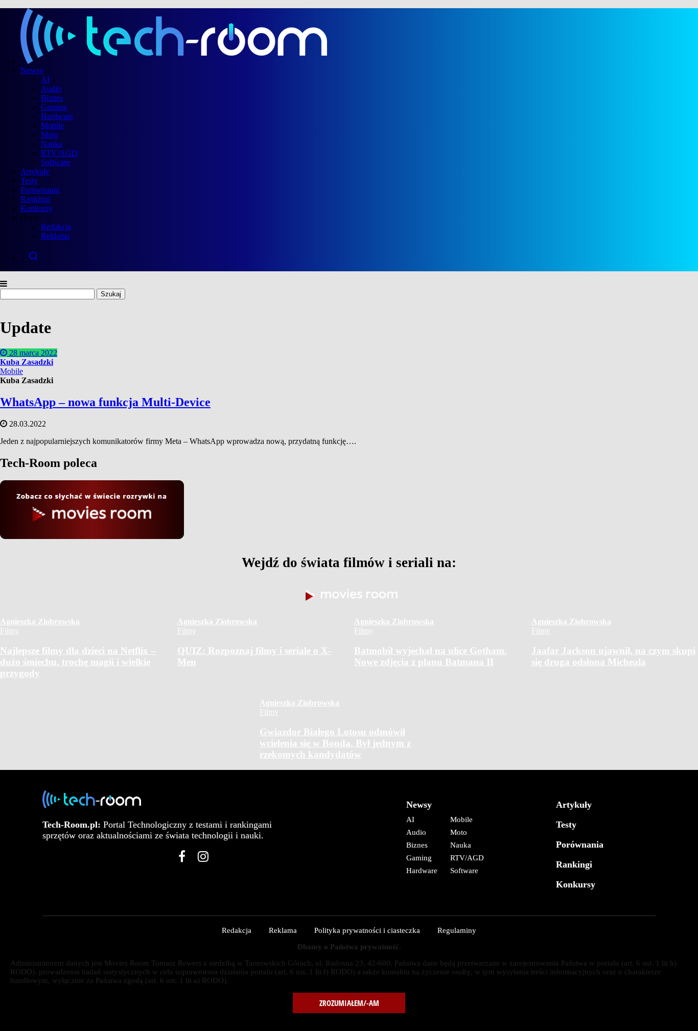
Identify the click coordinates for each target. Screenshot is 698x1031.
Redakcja (56, 226)
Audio (51, 88)
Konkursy (36, 208)
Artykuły (35, 171)
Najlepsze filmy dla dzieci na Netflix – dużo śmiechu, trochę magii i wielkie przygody (78, 661)
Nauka (51, 143)
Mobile (52, 125)
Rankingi (35, 199)
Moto (49, 134)
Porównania (39, 189)
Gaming (54, 107)
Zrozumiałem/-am (349, 1003)
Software (55, 162)
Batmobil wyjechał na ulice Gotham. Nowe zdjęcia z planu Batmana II (430, 656)
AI (45, 79)
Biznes (52, 97)
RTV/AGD (59, 153)
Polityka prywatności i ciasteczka (367, 930)
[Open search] (359, 256)
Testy (29, 180)
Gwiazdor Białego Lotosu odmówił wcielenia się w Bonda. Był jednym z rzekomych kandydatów (335, 743)
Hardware (57, 116)
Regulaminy (456, 930)
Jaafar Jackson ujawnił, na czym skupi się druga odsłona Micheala (613, 656)
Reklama (55, 235)
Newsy (31, 70)
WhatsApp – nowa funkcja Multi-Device (105, 402)
